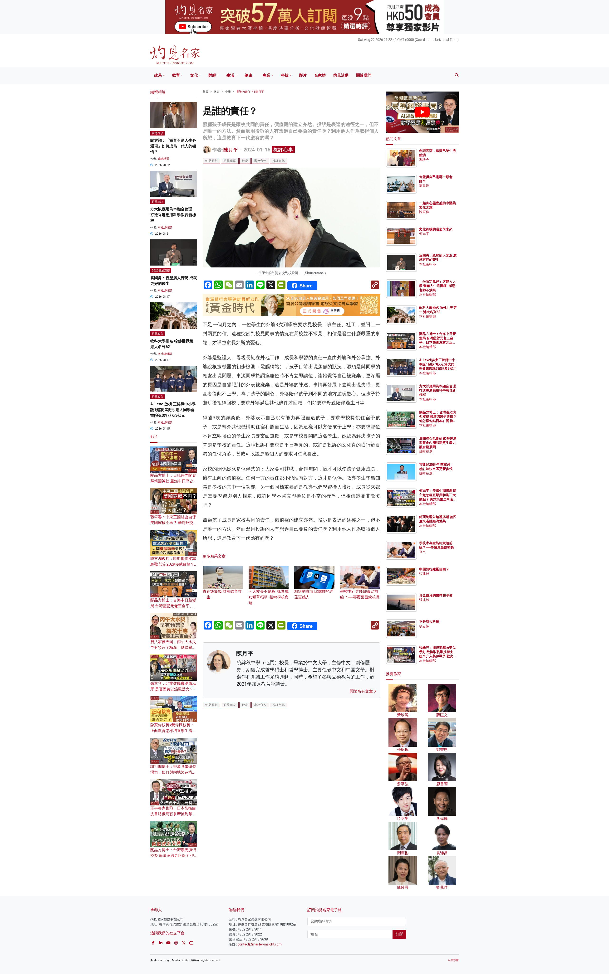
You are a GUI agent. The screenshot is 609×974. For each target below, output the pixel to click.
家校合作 (260, 160)
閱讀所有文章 (362, 691)
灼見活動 (341, 75)
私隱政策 (453, 960)
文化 (194, 75)
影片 (303, 75)
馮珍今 (424, 159)
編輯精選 (163, 158)
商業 (266, 75)
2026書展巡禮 (161, 270)
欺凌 (245, 160)
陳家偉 (424, 212)
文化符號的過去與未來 (435, 229)
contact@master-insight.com (260, 944)
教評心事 (283, 150)
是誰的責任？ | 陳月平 (250, 91)
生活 (230, 75)
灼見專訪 (157, 202)
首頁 (205, 91)
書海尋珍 (157, 133)
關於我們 (363, 75)
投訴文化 (278, 160)
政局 (158, 75)
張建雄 (424, 574)
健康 (248, 75)
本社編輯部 (165, 227)
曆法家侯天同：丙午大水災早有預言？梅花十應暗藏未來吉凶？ (173, 647)
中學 (228, 91)
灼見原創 (211, 160)
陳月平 (230, 150)
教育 (176, 75)
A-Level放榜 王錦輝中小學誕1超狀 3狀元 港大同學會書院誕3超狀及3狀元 (173, 410)
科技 (285, 75)
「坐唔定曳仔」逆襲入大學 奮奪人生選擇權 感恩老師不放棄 (437, 286)
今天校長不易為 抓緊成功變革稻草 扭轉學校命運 (269, 597)
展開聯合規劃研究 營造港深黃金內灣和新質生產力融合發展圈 (438, 442)
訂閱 (399, 934)
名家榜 (320, 75)
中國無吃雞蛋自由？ (434, 569)
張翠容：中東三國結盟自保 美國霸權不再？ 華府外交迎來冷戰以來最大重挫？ (173, 523)
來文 (422, 552)
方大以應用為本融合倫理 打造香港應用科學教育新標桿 (173, 215)
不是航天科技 (429, 621)
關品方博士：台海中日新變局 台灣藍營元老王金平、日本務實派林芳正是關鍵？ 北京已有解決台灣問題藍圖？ (438, 342)
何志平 (424, 234)
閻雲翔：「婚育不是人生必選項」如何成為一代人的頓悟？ (173, 146)
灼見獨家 (230, 160)
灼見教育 (157, 333)
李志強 (424, 626)
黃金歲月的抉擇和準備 (435, 595)
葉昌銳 (424, 186)
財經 (212, 75)
